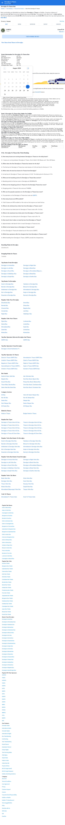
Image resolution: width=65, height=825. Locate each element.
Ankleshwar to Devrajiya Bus (9, 289)
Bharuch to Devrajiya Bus (30, 287)
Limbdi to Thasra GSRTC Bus (9, 360)
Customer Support (6, 789)
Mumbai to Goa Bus (6, 518)
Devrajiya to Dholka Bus (7, 664)
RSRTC (4, 699)
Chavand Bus (5, 308)
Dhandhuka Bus (5, 302)
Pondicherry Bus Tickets (7, 590)
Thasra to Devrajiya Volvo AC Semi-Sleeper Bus (36, 425)
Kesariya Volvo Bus (28, 484)
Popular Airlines (5, 765)
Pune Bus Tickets (6, 593)
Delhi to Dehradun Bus (7, 521)
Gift (3, 813)
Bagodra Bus (26, 308)
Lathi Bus (25, 311)
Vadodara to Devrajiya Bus (30, 284)
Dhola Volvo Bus (27, 478)
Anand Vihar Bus (5, 382)
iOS (40, 92)
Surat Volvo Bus (27, 481)
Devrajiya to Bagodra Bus (8, 667)
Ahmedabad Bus (5, 327)
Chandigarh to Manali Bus (8, 558)
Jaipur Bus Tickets (6, 609)
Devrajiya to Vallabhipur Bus (8, 273)
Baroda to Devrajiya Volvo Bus (9, 444)
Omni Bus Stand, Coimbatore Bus (32, 384)
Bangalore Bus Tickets (7, 566)
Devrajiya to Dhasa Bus (7, 654)
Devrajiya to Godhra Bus (29, 276)
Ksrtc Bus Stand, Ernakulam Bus (32, 387)
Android (37, 92)
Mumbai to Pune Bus (7, 553)
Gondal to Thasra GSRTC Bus (31, 369)
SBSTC (3, 691)
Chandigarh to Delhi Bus (7, 513)
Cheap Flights (5, 749)
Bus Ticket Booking (6, 736)
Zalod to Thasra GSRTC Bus (31, 360)
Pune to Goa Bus (6, 550)
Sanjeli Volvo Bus (27, 486)
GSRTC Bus (4, 340)
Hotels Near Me (5, 763)
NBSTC (3, 718)
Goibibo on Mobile (6, 797)
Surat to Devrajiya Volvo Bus (9, 441)
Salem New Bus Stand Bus (8, 387)
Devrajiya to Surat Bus (7, 619)
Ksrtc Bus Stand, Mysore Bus (31, 379)
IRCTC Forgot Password (7, 771)
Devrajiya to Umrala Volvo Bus (9, 459)
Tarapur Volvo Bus (28, 489)
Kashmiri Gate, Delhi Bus (8, 376)
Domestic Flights (6, 731)
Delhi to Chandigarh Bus (7, 523)
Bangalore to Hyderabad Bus (8, 531)
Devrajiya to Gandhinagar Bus (9, 670)
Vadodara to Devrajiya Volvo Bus (32, 441)
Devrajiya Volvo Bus (6, 481)
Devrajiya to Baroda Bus (7, 627)
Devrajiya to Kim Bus (7, 635)
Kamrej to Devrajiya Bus (29, 295)
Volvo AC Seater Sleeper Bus (31, 395)
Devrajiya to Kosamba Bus (8, 640)
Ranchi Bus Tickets (6, 614)
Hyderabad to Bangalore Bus (8, 529)
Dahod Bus (4, 324)
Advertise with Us (6, 808)
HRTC (3, 688)
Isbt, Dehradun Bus (28, 376)
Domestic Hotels (6, 725)
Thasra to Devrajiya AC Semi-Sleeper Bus (34, 433)
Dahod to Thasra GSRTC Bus (9, 357)
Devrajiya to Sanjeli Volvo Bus (9, 471)
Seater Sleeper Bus (28, 403)
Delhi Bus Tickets (6, 574)
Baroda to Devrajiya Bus (7, 287)
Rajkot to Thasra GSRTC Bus (31, 363)
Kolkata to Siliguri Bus (7, 545)
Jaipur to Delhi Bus (6, 510)
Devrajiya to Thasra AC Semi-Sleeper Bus (12, 433)
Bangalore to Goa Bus (7, 515)
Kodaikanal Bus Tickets (7, 601)
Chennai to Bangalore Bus (8, 537)
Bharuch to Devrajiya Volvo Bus (31, 444)
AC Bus (3, 395)
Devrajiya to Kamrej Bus (7, 638)
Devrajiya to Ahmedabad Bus (8, 621)
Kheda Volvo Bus (5, 486)
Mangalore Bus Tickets (7, 598)
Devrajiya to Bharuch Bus (8, 632)
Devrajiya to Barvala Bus (7, 651)
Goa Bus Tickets (5, 563)
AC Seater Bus (5, 406)
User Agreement (6, 784)
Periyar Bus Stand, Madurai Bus (31, 382)
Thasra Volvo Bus (6, 484)
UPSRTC (4, 680)
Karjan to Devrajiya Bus (29, 292)
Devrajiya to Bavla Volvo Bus (31, 462)
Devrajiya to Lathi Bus (7, 268)
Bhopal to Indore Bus (7, 547)
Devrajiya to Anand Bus (7, 271)
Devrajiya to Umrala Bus (7, 265)
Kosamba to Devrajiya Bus (8, 295)
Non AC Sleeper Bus (28, 397)
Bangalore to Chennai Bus (8, 526)
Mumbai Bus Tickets (6, 582)
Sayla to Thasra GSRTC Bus (31, 366)
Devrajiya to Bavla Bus (29, 268)
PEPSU (4, 710)
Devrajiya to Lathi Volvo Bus (8, 462)
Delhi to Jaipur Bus (6, 534)
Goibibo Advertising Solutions (9, 774)
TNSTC (3, 677)
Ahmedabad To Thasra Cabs (9, 497)
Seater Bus (4, 400)
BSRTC (3, 707)
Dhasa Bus (26, 305)
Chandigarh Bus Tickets (7, 606)
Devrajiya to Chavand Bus (8, 656)
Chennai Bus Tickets (7, 571)
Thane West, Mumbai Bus (8, 384)
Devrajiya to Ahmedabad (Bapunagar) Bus (34, 271)
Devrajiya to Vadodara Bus (8, 624)
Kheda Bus (4, 332)
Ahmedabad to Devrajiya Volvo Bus (32, 446)
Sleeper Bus (26, 400)
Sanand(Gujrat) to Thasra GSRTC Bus (11, 366)
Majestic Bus (4, 379)
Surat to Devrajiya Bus (7, 284)
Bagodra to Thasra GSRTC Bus (9, 363)
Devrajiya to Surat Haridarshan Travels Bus (12, 349)
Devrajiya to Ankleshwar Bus (8, 630)
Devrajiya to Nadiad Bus (7, 662)
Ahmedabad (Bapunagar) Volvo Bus (11, 489)
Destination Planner (6, 747)
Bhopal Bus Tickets (6, 611)
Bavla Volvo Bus (5, 478)
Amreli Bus (26, 302)
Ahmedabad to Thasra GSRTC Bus (32, 357)
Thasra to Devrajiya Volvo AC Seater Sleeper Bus (36, 422)
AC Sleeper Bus (27, 406)
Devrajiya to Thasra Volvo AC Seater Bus (12, 428)
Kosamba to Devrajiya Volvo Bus (10, 452)
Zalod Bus (4, 329)
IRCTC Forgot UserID (7, 768)
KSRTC (3, 702)
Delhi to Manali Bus (6, 507)
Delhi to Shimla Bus (6, 542)
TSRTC (3, 683)
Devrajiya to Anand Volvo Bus (9, 465)
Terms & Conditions (6, 781)
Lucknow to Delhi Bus (7, 555)
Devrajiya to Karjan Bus (7, 646)
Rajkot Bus (4, 314)
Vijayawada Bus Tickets (7, 595)
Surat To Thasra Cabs (29, 497)
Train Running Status (7, 752)
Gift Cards (4, 811)
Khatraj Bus (26, 332)
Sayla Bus (26, 327)
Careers (4, 792)
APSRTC (4, 675)
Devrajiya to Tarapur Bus (7, 659)
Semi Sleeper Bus (6, 403)
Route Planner (5, 744)
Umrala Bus (4, 311)
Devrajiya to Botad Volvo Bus (31, 468)
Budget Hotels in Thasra (29, 413)
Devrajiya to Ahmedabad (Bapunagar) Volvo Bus (36, 465)
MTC (3, 720)
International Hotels (6, 728)
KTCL (3, 715)
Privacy (3, 786)
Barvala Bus (4, 305)
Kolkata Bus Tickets (6, 587)
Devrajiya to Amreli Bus (7, 648)
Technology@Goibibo (7, 803)
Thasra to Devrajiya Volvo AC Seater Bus (34, 428)
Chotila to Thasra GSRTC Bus (9, 369)
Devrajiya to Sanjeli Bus (7, 276)
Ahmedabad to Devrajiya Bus (31, 289)
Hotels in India (5, 760)
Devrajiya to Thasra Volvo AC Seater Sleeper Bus (14, 422)
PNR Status (4, 755)
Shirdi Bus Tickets (6, 576)
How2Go (4, 816)
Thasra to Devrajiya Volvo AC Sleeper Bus (34, 430)
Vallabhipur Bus (27, 314)
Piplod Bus (4, 321)
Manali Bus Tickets (6, 584)
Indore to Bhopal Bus (7, 539)
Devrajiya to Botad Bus (29, 273)
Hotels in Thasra (5, 413)
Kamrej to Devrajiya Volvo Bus (31, 452)
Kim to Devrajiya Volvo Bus (8, 449)
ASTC (3, 693)
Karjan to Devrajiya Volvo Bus (31, 449)
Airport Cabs (5, 757)
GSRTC (8, 29)
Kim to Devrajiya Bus (6, 292)
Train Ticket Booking (6, 741)
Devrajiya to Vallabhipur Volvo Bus (10, 468)
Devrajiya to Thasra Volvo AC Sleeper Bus (12, 430)
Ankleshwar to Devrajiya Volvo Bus (10, 446)
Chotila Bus (26, 329)
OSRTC (4, 685)
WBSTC (4, 712)
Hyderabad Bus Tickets (7, 568)
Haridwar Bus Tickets (7, 603)
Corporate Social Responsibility (9, 794)
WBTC (3, 704)
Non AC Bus (4, 397)
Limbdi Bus (26, 324)
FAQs (3, 805)
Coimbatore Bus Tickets (7, 579)
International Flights (6, 733)
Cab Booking (5, 739)
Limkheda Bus (27, 321)
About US (4, 778)
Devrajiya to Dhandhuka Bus (8, 643)
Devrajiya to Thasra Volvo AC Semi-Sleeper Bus (14, 425)
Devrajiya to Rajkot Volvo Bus (31, 459)
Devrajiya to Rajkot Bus (29, 265)
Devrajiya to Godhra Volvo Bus (31, 471)
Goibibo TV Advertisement (8, 800)
